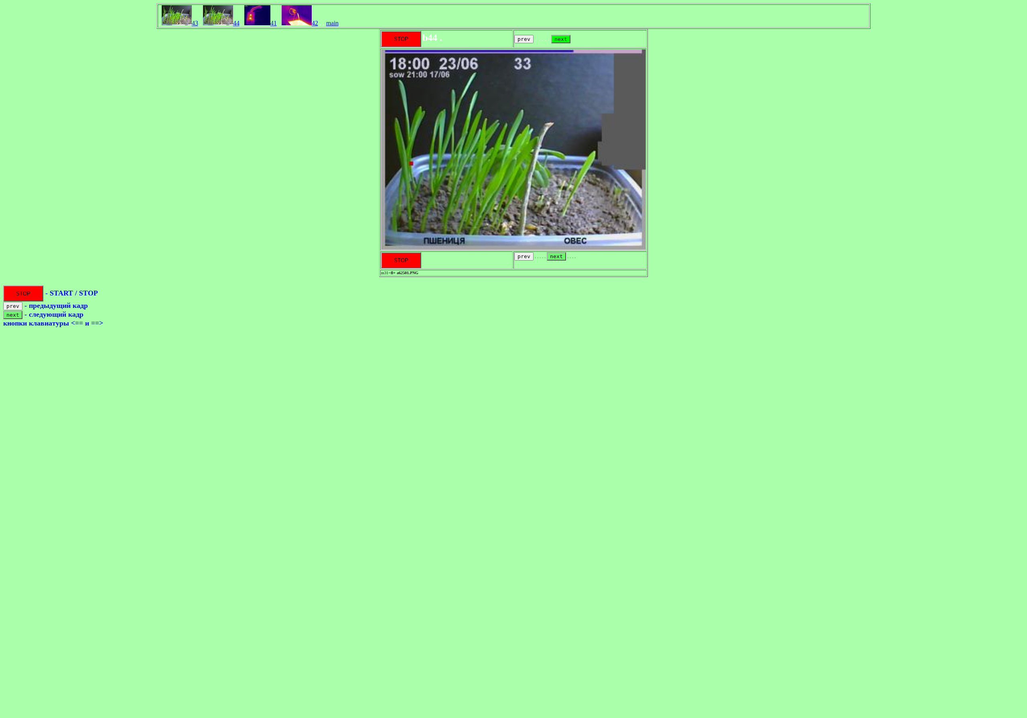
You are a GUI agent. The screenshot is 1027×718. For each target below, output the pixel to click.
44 (236, 23)
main (332, 23)
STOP (401, 39)
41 (273, 23)
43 (195, 23)
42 (315, 23)
